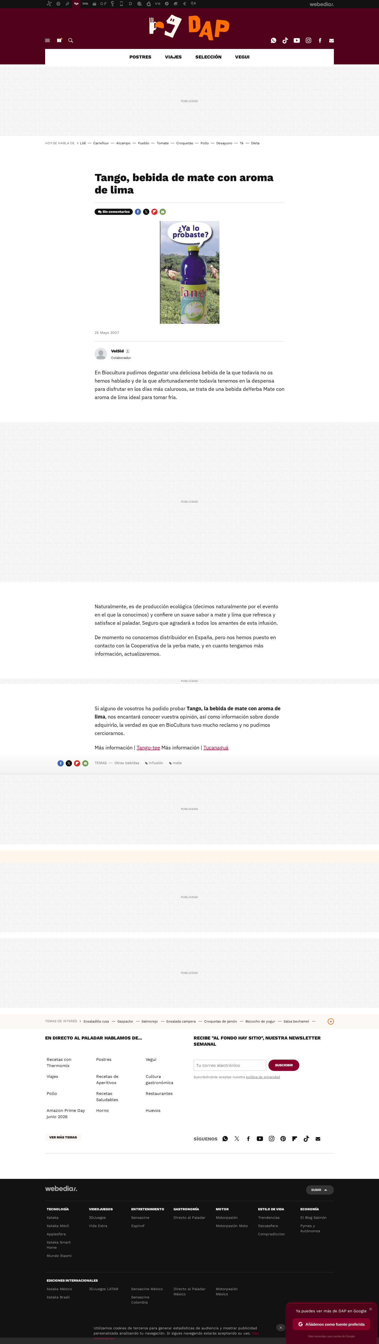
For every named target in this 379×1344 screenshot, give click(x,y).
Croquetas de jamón (221, 1021)
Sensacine (140, 1217)
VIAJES (173, 57)
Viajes (52, 1076)
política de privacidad (263, 1077)
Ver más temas (63, 1137)
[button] (120, 351)
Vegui (151, 1059)
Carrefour (101, 143)
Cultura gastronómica (159, 1079)
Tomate (163, 143)
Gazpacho (125, 1021)
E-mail (331, 40)
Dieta (255, 143)
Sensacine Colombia (140, 1299)
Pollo (205, 143)
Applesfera (56, 1234)
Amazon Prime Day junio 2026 (66, 1113)
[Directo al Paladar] (189, 27)
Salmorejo (150, 1021)
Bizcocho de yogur (260, 1021)
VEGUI (242, 57)
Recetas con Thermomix (59, 1062)
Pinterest (283, 1138)
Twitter (146, 212)
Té (242, 143)
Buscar (71, 40)
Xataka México (59, 1289)
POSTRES (140, 57)
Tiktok (285, 40)
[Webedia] (61, 1188)
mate (177, 763)
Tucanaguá (215, 747)
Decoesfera (268, 1226)
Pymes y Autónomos (310, 1228)
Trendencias (268, 1217)
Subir (316, 1190)
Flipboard (154, 212)
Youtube (297, 40)
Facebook (320, 40)
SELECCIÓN (208, 57)
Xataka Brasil (58, 1297)
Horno (102, 1110)
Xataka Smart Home (59, 1244)
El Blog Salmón (313, 1217)
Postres (103, 1059)
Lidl (83, 143)
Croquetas (184, 143)
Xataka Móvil (58, 1226)
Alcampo (123, 143)
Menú (47, 40)
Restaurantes (159, 1093)
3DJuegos (97, 1217)
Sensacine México (147, 1289)
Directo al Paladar (189, 1217)
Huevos (153, 1110)
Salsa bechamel (297, 1021)
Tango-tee (148, 747)
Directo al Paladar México (189, 1291)
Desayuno (224, 143)
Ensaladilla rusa (97, 1021)
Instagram (308, 40)
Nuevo (59, 40)
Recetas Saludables (107, 1096)
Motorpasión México (227, 1291)
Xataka (53, 1217)
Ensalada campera (181, 1021)
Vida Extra (98, 1226)
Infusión (156, 763)
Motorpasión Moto (232, 1226)
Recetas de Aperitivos (107, 1079)
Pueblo (143, 143)
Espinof (138, 1226)
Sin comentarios (116, 212)
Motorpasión (227, 1217)
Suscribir (284, 1065)
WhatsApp (273, 40)
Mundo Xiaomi (59, 1256)
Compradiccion (271, 1234)
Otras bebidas (126, 763)
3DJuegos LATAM (103, 1289)
